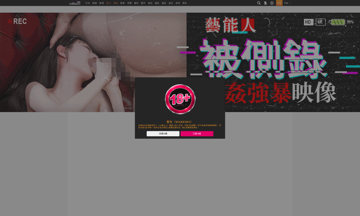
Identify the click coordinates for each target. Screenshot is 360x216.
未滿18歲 (163, 133)
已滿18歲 (197, 133)
